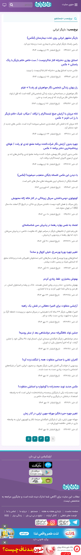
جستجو (34, 511)
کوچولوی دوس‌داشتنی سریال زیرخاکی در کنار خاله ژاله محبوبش (44, 198)
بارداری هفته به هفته (51, 511)
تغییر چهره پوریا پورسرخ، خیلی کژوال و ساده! (54, 252)
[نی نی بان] (43, 4)
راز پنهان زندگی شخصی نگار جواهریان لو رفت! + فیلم (49, 88)
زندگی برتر (17, 515)
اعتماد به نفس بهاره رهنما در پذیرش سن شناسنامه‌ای (50, 225)
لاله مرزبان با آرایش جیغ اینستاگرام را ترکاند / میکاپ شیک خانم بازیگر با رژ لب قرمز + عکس (41, 116)
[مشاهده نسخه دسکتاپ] (4, 5)
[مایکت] (40, 465)
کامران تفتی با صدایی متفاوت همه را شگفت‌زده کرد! (50, 360)
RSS (7, 515)
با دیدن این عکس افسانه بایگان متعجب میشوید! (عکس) (47, 175)
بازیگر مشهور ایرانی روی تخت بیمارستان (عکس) (52, 38)
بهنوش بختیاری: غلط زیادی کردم (61, 279)
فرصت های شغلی (68, 515)
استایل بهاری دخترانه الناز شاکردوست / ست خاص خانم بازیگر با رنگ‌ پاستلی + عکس (42, 62)
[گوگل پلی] (40, 472)
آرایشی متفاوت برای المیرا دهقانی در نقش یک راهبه (49, 306)
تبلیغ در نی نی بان (34, 515)
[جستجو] (11, 5)
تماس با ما (11, 511)
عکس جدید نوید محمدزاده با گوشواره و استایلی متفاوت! (48, 387)
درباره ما (23, 511)
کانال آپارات (51, 515)
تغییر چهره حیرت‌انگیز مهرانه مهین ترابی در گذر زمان (50, 414)
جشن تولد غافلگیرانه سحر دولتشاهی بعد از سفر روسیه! (48, 333)
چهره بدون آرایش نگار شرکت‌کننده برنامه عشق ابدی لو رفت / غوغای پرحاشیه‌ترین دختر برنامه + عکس (42, 146)
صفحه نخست (71, 511)
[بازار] (40, 480)
